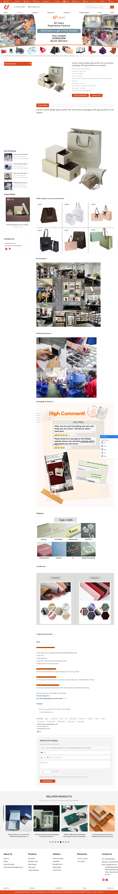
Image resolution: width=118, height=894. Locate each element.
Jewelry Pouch (9, 131)
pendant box (9, 92)
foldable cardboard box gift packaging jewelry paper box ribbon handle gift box (23, 835)
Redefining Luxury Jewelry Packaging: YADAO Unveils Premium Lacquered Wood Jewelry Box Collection (17, 224)
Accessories (8, 138)
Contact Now (96, 95)
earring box (9, 96)
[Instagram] (10, 249)
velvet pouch (31, 867)
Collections (8, 141)
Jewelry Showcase (10, 128)
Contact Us (67, 12)
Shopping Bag (8, 135)
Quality (6, 861)
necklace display (51, 721)
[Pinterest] (6, 249)
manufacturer (54, 718)
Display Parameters (80, 95)
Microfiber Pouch (33, 861)
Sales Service (104, 440)
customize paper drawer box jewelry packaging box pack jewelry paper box (51, 835)
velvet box (9, 108)
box (66, 718)
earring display (40, 721)
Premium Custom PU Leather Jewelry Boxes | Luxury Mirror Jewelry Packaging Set (21, 154)
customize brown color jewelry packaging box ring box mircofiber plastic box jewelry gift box (80, 835)
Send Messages (47, 781)
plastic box (9, 114)
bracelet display (71, 721)
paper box (24, 55)
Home (5, 12)
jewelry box (82, 718)
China (61, 718)
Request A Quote (84, 12)
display (46, 718)
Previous (4, 213)
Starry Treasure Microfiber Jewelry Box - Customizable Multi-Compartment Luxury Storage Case (21, 173)
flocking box (9, 111)
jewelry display (73, 718)
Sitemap (89, 892)
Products (19, 12)
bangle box (9, 86)
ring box (8, 80)
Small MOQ (8, 67)
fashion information (9, 864)
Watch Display (8, 145)
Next (31, 213)
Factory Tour (50, 12)
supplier (97, 718)
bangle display (80, 721)
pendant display (61, 721)
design (103, 718)
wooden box (9, 105)
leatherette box (10, 102)
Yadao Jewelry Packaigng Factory (13, 867)
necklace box (10, 89)
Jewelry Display (9, 70)
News (112, 12)
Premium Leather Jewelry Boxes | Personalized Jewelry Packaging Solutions (21, 163)
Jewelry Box (18, 55)
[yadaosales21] (38, 732)
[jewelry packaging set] (59, 34)
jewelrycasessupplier (82, 858)
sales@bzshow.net (35, 7)
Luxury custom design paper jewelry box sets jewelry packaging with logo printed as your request (68, 747)
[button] (55, 52)
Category (12, 55)
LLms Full (100, 892)
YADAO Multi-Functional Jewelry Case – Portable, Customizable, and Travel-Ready (21, 182)
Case (99, 12)
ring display (90, 718)
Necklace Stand (9, 124)
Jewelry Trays (8, 121)
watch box (9, 99)
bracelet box (9, 83)
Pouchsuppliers (81, 861)
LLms (94, 892)
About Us (35, 12)
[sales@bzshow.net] (40, 732)
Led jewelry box (10, 77)
